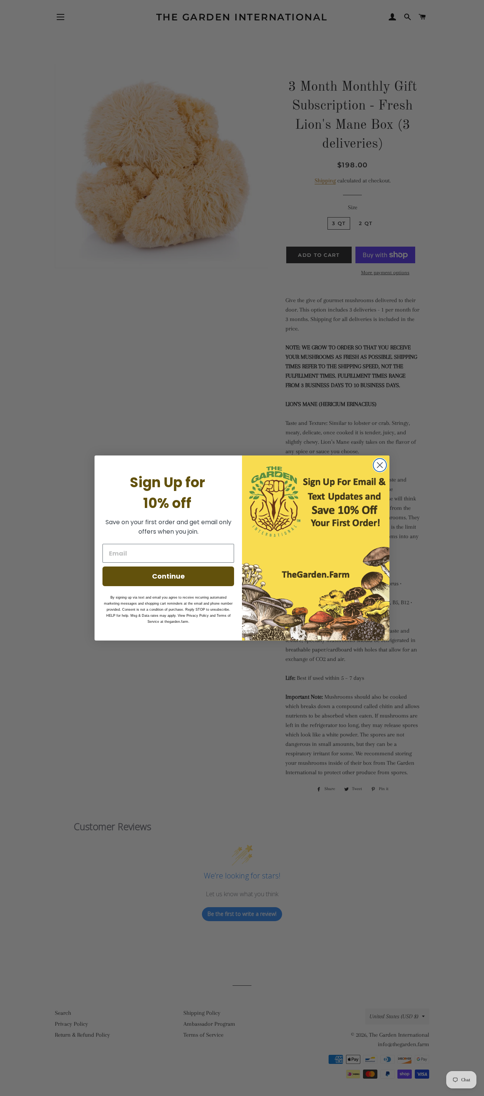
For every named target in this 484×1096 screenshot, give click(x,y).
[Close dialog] (379, 465)
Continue (168, 576)
